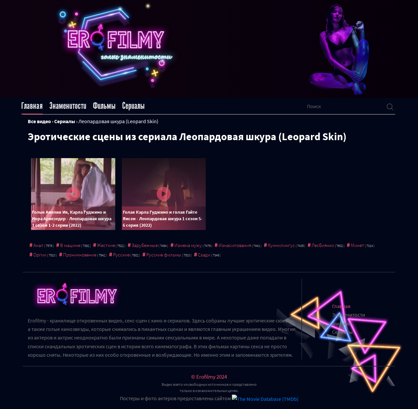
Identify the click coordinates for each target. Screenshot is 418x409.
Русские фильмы (163, 255)
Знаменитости (67, 105)
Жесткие (106, 245)
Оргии (39, 255)
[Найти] (390, 106)
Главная (32, 105)
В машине (70, 245)
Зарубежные (145, 245)
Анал (38, 245)
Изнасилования (234, 245)
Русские (121, 255)
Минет (357, 245)
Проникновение (79, 255)
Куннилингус (281, 245)
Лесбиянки (323, 245)
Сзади (204, 255)
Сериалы (133, 105)
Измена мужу (188, 245)
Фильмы (104, 105)
